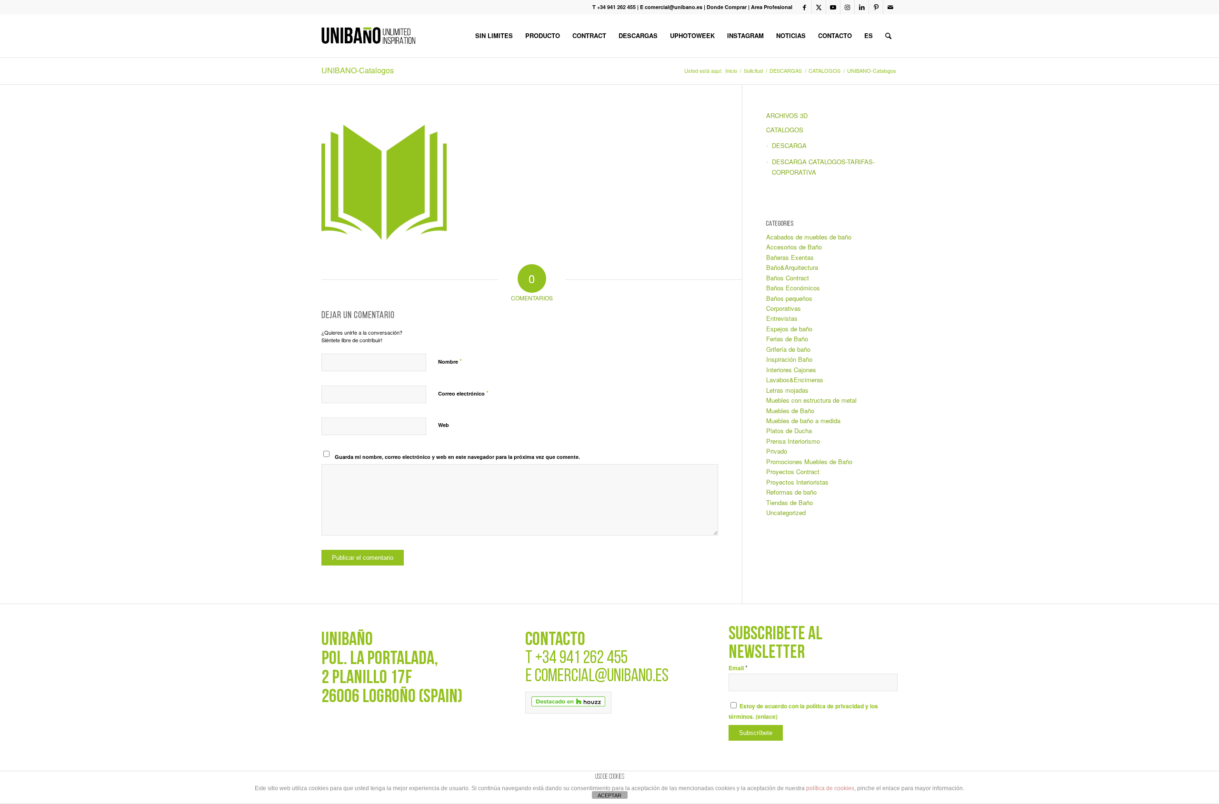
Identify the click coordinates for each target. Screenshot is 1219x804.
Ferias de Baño (787, 338)
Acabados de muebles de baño (808, 236)
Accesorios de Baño (794, 246)
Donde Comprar (727, 6)
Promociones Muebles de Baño (809, 461)
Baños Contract (787, 277)
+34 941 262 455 (581, 658)
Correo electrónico (463, 392)
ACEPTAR (609, 795)
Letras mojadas (787, 390)
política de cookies (830, 788)
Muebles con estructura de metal (811, 400)
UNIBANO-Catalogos (357, 70)
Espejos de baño (789, 328)
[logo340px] (368, 35)
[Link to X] (819, 7)
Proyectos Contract (792, 471)
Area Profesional (771, 6)
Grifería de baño (788, 349)
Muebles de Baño (790, 410)
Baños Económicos (793, 287)
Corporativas (783, 308)
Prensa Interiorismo (793, 441)
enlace (767, 717)
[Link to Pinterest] (876, 7)
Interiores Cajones (791, 369)
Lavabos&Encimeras (794, 379)
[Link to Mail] (890, 7)
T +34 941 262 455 (614, 6)
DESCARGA (789, 145)
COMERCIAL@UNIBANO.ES (602, 676)
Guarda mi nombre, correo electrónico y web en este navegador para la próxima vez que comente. (457, 456)
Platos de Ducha (789, 430)
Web (443, 424)
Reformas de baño (791, 491)
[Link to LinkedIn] (862, 7)
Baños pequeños (789, 298)
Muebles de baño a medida (803, 420)
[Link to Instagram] (847, 7)
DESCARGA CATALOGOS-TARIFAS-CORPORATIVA (823, 166)
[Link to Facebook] (804, 7)
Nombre (450, 361)
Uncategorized (786, 512)
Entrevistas (782, 318)
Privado (776, 451)
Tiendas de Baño (789, 502)
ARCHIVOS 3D (787, 115)
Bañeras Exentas (790, 257)
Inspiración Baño (789, 359)
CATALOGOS (784, 129)
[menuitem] (494, 35)
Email (738, 668)
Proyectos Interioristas (797, 481)
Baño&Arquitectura (792, 267)
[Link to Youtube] (833, 7)
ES (868, 35)
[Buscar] (888, 35)
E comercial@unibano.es (671, 6)
